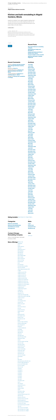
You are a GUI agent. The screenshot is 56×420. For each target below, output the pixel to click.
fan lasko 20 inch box (21, 309)
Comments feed (31, 226)
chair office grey (20, 291)
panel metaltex (20, 356)
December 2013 (31, 185)
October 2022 (31, 115)
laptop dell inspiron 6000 (22, 336)
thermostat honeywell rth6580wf (23, 401)
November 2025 (32, 73)
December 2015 (31, 177)
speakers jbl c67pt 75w (21, 385)
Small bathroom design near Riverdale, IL (34, 50)
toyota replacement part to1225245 (23, 404)
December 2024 (32, 89)
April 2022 (30, 120)
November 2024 (32, 90)
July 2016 (30, 168)
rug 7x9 (19, 382)
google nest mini (20, 317)
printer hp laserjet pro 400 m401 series (24, 361)
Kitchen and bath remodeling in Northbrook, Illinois (15, 71)
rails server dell (20, 367)
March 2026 (31, 67)
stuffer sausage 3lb (21, 392)
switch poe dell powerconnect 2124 (24, 394)
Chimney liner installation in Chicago (16, 77)
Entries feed (31, 225)
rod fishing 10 (20, 370)
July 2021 (30, 128)
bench (19, 263)
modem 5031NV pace (21, 345)
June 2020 (30, 134)
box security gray (20, 264)
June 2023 (30, 111)
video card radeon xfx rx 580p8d (23, 410)
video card (19, 406)
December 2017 (31, 149)
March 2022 (31, 121)
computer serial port (21, 297)
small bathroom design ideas (12, 36)
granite (19, 320)
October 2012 (31, 203)
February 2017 (31, 160)
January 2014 (31, 183)
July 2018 (30, 148)
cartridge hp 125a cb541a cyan (23, 281)
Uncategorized (11, 228)
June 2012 (30, 210)
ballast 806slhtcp (20, 251)
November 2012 (31, 202)
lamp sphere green (21, 335)
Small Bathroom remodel (13, 226)
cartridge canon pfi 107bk (22, 272)
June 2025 (30, 80)
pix (18, 358)
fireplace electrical (21, 311)
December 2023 (32, 103)
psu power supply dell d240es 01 (23, 362)
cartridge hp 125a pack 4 (22, 285)
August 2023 (31, 107)
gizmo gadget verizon (21, 315)
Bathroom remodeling (13, 223)
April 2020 (30, 137)
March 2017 (30, 159)
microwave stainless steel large (23, 341)
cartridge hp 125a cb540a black (23, 279)
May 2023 (30, 112)
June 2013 (30, 191)
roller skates (20, 379)
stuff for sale (30, 235)
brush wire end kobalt (21, 267)
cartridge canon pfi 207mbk (22, 278)
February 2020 (31, 140)
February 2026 (31, 69)
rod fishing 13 (20, 371)
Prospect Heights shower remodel (36, 54)
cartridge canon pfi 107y (22, 276)
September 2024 (32, 94)
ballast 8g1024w (20, 254)
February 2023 (31, 114)
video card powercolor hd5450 (23, 407)
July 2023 (30, 109)
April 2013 (30, 194)
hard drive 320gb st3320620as (23, 321)
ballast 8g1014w (20, 252)
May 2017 (30, 155)
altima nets (19, 248)
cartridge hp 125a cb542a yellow (23, 282)
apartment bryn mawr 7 (21, 249)
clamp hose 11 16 (21, 293)
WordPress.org (31, 228)
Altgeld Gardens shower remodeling (24, 34)
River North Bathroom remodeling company (35, 47)
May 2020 (30, 135)
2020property (20, 243)
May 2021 (30, 131)
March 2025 (31, 84)
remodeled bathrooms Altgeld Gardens (28, 35)
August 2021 (31, 126)
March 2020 (31, 138)
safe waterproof (20, 383)
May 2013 (30, 193)
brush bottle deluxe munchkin (23, 266)
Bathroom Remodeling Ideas (14, 225)
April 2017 (30, 157)
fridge (19, 312)
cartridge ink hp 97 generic (22, 288)
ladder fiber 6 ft (20, 332)
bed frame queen (20, 261)
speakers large (20, 386)
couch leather (20, 299)
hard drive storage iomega (22, 323)
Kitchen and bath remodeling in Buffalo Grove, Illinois (35, 53)
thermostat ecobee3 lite (21, 397)
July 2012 (30, 208)
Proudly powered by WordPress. (21, 415)
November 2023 (32, 104)
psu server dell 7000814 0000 (23, 364)
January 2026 (31, 70)
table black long (20, 395)
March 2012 (30, 213)
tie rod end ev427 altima (22, 403)
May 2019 (30, 143)
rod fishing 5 (20, 374)
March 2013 (30, 196)
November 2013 (31, 186)
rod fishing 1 (20, 368)
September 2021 (32, 124)
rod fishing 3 (20, 373)
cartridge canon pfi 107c (22, 273)
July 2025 (30, 78)
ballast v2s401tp (20, 257)
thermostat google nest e (22, 400)
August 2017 (31, 154)
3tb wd (19, 245)
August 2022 (31, 118)
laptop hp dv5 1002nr (21, 338)
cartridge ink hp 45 (21, 287)
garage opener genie (21, 314)
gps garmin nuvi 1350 (21, 318)
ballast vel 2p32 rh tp (21, 258)
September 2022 (32, 117)
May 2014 (30, 180)
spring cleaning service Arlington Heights (25, 217)
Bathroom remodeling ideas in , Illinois (16, 74)
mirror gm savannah (21, 344)
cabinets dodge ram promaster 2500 (24, 269)
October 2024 (31, 92)
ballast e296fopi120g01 (22, 255)
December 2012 (31, 200)
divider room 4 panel (21, 303)
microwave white (20, 342)
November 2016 (31, 162)
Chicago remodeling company (14, 3)
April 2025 (30, 83)
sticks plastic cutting (21, 391)
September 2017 (32, 152)
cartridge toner (20, 290)
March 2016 (30, 172)
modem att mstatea (21, 347)
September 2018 (32, 146)
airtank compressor (21, 246)
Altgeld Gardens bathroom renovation (13, 34)
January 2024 (31, 101)
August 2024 (31, 95)
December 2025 (32, 72)
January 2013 (31, 199)
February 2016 (31, 174)
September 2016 (32, 165)
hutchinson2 (20, 326)
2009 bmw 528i (20, 242)
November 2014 (31, 179)
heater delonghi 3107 (21, 324)
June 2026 (30, 66)
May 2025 (30, 81)
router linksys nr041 (21, 380)
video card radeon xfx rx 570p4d (23, 409)
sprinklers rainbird (21, 388)
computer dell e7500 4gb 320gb (23, 294)
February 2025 (31, 86)
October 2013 (31, 188)
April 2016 (30, 171)
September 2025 (32, 75)
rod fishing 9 (20, 376)
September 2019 (32, 142)
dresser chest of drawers (22, 306)
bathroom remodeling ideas (19, 35)
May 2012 (30, 211)
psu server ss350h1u (21, 365)
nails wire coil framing (21, 355)
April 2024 (30, 97)
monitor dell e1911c (21, 352)
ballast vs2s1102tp (21, 260)
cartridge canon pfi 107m (22, 275)
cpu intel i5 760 (20, 302)
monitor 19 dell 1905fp (21, 349)
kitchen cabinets (20, 330)
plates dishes (20, 359)
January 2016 (31, 176)
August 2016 (31, 166)
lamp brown (20, 333)
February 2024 (31, 100)
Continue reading (11, 27)
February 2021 (31, 132)
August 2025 (31, 76)
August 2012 (31, 207)
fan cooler (19, 308)
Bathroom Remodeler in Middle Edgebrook (35, 57)
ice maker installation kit (22, 327)
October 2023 (31, 106)
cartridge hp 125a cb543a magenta (23, 284)
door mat (19, 305)
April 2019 (30, 145)
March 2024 (31, 98)
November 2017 (31, 151)
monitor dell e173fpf (21, 350)
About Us (15, 68)
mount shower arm (21, 353)
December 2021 (31, 123)
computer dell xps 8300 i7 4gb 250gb (24, 296)
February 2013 (31, 197)
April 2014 (30, 182)
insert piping (20, 329)
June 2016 (30, 169)
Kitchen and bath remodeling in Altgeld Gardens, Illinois (25, 15)
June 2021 (30, 129)
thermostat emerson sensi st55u (23, 398)
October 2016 (31, 163)
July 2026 (30, 64)
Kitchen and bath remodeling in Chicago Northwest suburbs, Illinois (16, 65)
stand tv (19, 389)
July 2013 (30, 190)
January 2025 (31, 87)
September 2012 (32, 205)
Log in (29, 223)
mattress (19, 339)
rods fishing (20, 377)
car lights (19, 270)
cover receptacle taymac (22, 300)
